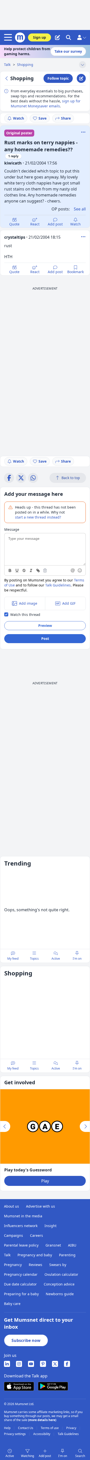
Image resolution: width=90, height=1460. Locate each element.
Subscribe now (26, 1340)
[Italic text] (31, 570)
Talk (8, 64)
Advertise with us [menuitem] (40, 1206)
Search (80, 1456)
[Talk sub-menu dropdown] (82, 64)
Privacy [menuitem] (71, 1428)
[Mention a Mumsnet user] (73, 570)
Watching (27, 1456)
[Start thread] (57, 37)
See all (80, 209)
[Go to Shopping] (7, 78)
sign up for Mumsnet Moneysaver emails (45, 103)
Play (45, 1181)
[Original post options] (83, 132)
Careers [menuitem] (36, 1235)
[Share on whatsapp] (33, 478)
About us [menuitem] (11, 1206)
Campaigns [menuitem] (13, 1235)
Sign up (39, 37)
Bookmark (75, 271)
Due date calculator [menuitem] (20, 1284)
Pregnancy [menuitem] (13, 1264)
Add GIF (69, 603)
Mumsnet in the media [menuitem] (23, 1216)
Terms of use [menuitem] (50, 1428)
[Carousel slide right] (85, 1126)
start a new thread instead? (38, 517)
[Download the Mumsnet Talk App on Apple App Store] (19, 1386)
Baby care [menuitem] (12, 1303)
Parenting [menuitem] (67, 1255)
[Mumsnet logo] (20, 37)
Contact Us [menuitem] (26, 1428)
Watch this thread (25, 614)
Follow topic (58, 78)
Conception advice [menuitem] (59, 1284)
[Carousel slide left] (5, 1126)
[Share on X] (21, 478)
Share (66, 118)
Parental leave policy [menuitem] (21, 1245)
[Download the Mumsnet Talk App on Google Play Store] (53, 1386)
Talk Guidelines (58, 585)
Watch (18, 118)
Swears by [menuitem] (57, 1264)
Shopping (25, 64)
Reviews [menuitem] (35, 1264)
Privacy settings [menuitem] (15, 1434)
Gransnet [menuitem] (53, 1245)
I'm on (62, 1456)
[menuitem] (7, 1364)
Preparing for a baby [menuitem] (21, 1293)
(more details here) (42, 1420)
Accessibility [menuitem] (42, 1434)
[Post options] (83, 236)
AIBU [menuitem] (72, 1245)
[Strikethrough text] (24, 570)
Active (10, 1456)
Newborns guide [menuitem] (60, 1293)
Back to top (71, 477)
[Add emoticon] (80, 570)
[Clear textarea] (45, 570)
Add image (28, 603)
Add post (55, 224)
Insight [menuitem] (50, 1225)
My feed (12, 958)
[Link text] (38, 570)
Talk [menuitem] (7, 1255)
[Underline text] (17, 570)
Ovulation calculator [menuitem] (61, 1274)
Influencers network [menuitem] (21, 1225)
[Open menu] (9, 37)
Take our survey (68, 51)
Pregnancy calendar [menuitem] (21, 1274)
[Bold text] (10, 570)
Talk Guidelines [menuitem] (68, 1434)
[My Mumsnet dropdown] (81, 37)
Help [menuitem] (7, 1428)
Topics (34, 958)
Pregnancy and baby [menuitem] (35, 1255)
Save (42, 118)
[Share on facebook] (9, 478)
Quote (14, 224)
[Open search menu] (68, 37)
